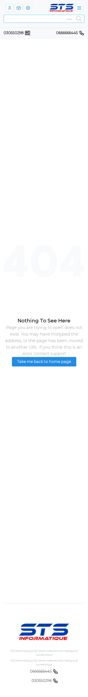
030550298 (14, 33)
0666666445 (67, 33)
